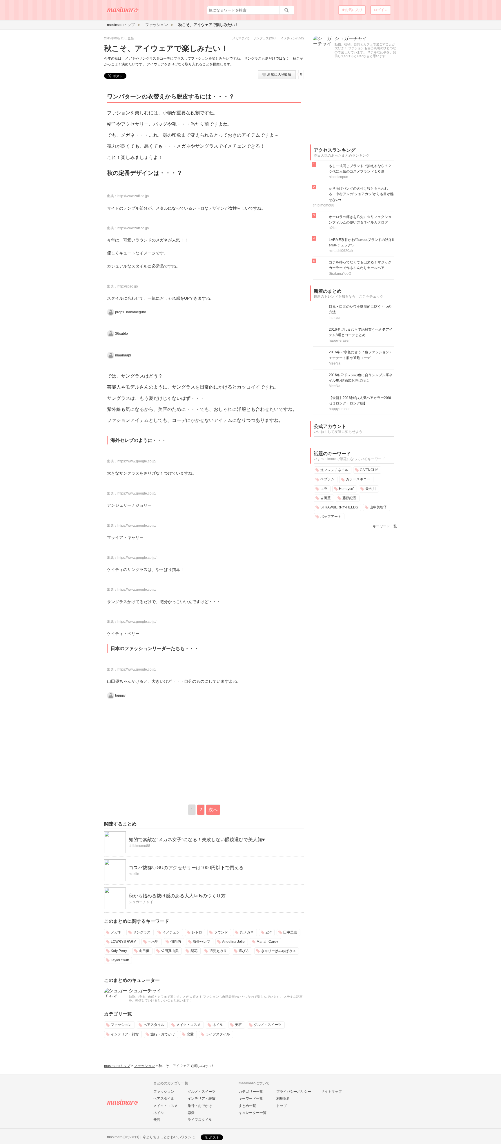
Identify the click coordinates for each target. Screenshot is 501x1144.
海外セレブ (201, 942)
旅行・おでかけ (162, 1034)
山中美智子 (378, 507)
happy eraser (339, 340)
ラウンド (221, 932)
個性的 (175, 942)
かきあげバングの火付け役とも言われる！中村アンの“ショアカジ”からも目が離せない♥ (361, 194)
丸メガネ (247, 932)
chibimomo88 (139, 846)
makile (134, 874)
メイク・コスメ (188, 1025)
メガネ (237, 38)
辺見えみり (218, 951)
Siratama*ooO (340, 274)
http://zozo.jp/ (127, 286)
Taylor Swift (120, 960)
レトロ (197, 932)
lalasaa (334, 318)
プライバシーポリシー (293, 1092)
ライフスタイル (218, 1034)
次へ (213, 809)
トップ (281, 1106)
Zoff (268, 932)
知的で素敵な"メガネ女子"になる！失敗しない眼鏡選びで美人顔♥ (197, 839)
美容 (238, 1025)
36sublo (121, 334)
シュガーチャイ (141, 902)
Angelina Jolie (233, 942)
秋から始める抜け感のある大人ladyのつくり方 (177, 895)
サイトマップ (331, 1092)
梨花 (193, 951)
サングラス (261, 38)
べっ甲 (153, 942)
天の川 (370, 489)
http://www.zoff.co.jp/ (133, 196)
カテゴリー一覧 (251, 1092)
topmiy (120, 695)
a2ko (333, 228)
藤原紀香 (349, 498)
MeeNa (334, 363)
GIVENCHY (369, 470)
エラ (323, 489)
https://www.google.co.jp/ (136, 461)
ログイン (381, 10)
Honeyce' (346, 489)
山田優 (144, 951)
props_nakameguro (130, 312)
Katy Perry (119, 951)
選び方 (244, 951)
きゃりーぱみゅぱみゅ (278, 951)
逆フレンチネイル (334, 470)
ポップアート (330, 517)
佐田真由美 (170, 951)
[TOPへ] (123, 12)
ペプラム (327, 479)
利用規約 (283, 1099)
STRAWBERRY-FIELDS (339, 507)
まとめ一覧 (247, 1106)
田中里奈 (290, 932)
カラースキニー (358, 479)
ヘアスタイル (154, 1025)
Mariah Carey (267, 942)
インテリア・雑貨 (125, 1034)
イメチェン (288, 38)
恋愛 (190, 1034)
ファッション (121, 1025)
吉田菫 (325, 498)
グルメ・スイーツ (268, 1025)
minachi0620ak (341, 251)
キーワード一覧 (385, 526)
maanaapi (123, 355)
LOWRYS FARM (123, 942)
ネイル (218, 1025)
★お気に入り (352, 10)
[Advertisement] (153, 754)
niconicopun (338, 177)
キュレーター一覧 (252, 1113)
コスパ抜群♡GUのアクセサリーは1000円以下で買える (186, 867)
